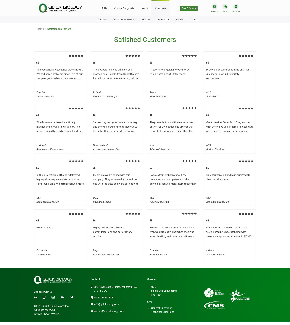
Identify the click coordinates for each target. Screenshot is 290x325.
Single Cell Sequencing (164, 290)
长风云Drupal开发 (51, 314)
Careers (102, 19)
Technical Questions (162, 311)
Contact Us (162, 19)
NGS (153, 286)
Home (40, 28)
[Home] (60, 7)
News (145, 8)
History (146, 19)
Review (180, 19)
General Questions (161, 307)
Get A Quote (189, 8)
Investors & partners (124, 19)
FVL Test (156, 294)
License (194, 19)
